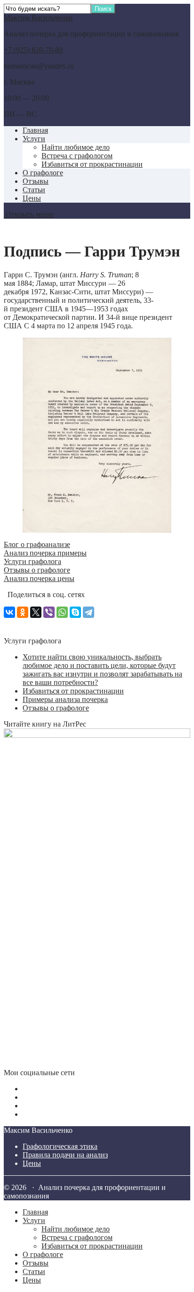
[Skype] (75, 612)
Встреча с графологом (77, 156)
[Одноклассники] (22, 612)
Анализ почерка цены (39, 578)
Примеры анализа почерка (65, 699)
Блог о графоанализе (37, 544)
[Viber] (49, 612)
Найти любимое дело (75, 147)
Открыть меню (29, 214)
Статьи (34, 190)
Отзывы (35, 181)
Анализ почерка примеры (45, 553)
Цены (32, 198)
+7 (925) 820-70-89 (33, 50)
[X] (35, 612)
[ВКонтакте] (9, 612)
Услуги (34, 139)
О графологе (43, 173)
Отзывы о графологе (37, 570)
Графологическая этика (60, 1146)
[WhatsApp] (62, 612)
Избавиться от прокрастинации (92, 164)
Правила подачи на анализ (65, 1155)
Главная (35, 130)
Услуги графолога (32, 561)
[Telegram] (88, 612)
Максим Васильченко (38, 18)
